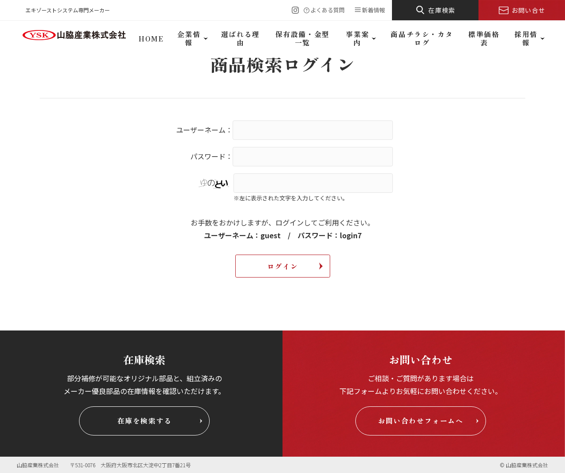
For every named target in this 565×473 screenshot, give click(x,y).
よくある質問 (327, 10)
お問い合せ (529, 10)
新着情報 (373, 10)
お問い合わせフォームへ (420, 420)
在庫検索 (442, 10)
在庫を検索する (144, 420)
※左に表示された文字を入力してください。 (291, 198)
